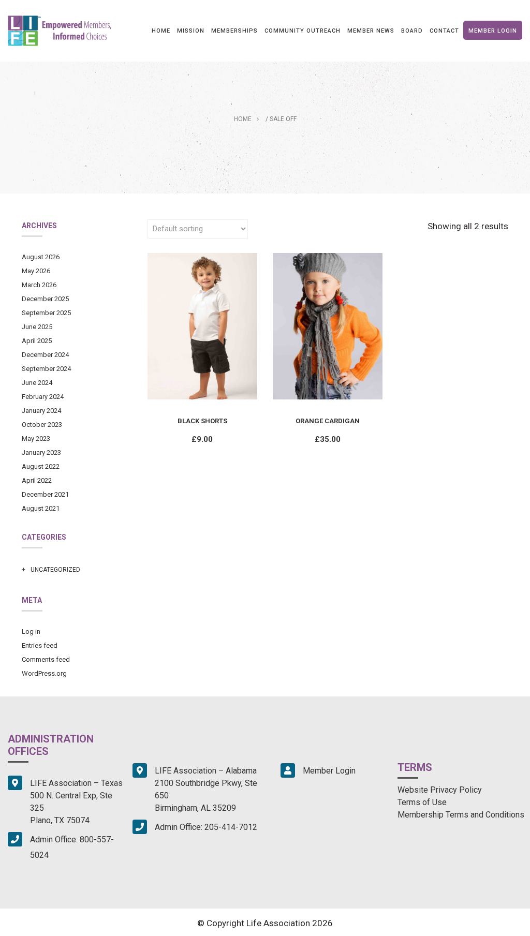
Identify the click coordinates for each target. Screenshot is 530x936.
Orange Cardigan (328, 421)
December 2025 (45, 299)
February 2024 (43, 396)
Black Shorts (202, 421)
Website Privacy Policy (440, 790)
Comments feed (46, 659)
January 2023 (41, 452)
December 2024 (45, 355)
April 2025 (37, 341)
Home (243, 119)
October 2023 (42, 424)
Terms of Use (422, 802)
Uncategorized (55, 569)
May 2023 (36, 438)
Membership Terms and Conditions (461, 815)
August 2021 (41, 508)
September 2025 (46, 313)
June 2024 (37, 383)
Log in (31, 631)
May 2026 (36, 271)
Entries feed (39, 645)
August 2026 (41, 257)
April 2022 (37, 480)
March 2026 (39, 285)
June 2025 (37, 327)
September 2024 (46, 369)
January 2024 (41, 410)
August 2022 (41, 466)
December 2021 (45, 494)
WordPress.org (44, 673)
